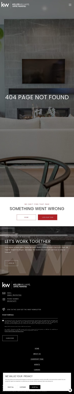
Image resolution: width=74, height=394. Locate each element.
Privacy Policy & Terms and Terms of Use (14, 331)
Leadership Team (37, 359)
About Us (37, 354)
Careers (37, 370)
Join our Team (47, 217)
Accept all (35, 387)
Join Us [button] (11, 263)
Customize (23, 387)
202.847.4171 (11, 301)
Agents (37, 364)
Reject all (11, 387)
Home (26, 217)
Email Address (8, 315)
